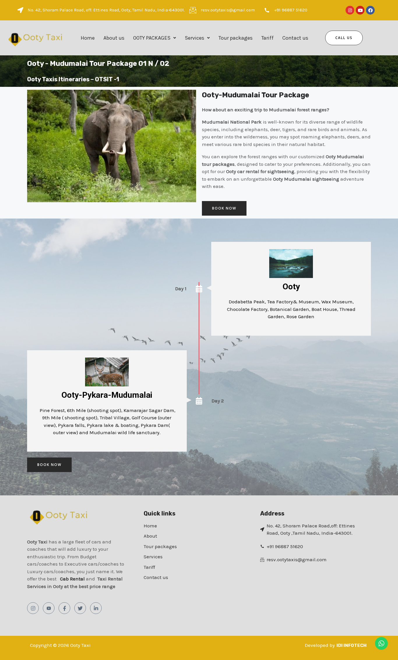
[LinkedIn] (96, 608)
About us (113, 38)
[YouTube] (48, 608)
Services (194, 38)
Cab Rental (73, 579)
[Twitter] (80, 608)
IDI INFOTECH (352, 645)
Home (88, 38)
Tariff (267, 38)
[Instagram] (33, 608)
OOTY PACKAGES (151, 38)
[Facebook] (64, 608)
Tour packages (236, 38)
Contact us (295, 38)
